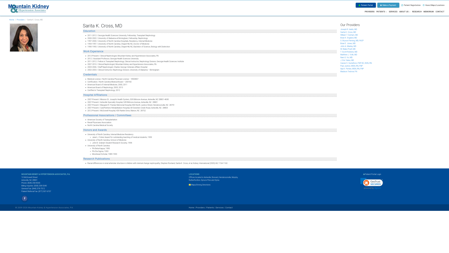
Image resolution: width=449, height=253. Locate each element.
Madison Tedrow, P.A (348, 71)
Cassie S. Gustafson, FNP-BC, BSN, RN (356, 63)
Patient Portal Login (373, 174)
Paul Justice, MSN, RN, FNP (351, 66)
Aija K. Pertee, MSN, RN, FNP (352, 68)
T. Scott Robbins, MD (348, 52)
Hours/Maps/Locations (434, 5)
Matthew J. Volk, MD (348, 54)
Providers (370, 11)
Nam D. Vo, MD (346, 57)
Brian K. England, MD (348, 38)
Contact (440, 11)
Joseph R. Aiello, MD (348, 29)
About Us (404, 11)
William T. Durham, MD (349, 35)
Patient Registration (412, 5)
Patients (380, 11)
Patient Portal (366, 5)
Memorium (429, 11)
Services (393, 11)
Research (417, 11)
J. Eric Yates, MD (347, 60)
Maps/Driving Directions (200, 185)
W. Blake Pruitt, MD (348, 49)
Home (11, 20)
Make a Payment (389, 5)
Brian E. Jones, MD (348, 43)
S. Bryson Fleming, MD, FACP (352, 40)
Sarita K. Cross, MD (348, 32)
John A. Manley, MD (348, 46)
